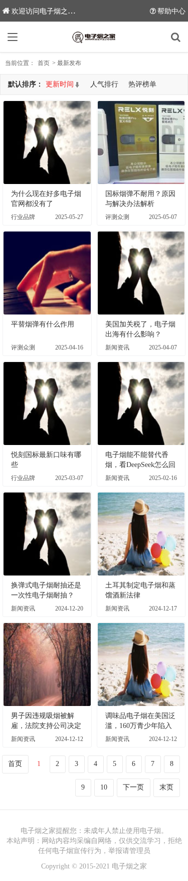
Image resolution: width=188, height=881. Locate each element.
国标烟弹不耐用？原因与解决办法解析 (140, 199)
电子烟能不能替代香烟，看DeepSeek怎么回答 (140, 460)
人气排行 (104, 84)
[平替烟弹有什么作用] (47, 273)
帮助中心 (171, 11)
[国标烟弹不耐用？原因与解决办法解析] (141, 142)
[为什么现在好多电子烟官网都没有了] (47, 142)
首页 (44, 63)
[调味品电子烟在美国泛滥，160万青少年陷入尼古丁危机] (141, 664)
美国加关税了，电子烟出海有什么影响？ (140, 329)
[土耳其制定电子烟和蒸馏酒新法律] (141, 534)
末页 (166, 787)
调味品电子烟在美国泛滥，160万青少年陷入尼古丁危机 (140, 721)
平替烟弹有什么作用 (42, 324)
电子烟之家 (129, 866)
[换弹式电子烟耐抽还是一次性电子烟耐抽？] (47, 534)
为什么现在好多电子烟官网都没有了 (46, 199)
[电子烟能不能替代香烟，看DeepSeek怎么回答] (141, 403)
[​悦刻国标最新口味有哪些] (47, 403)
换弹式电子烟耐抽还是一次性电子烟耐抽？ (46, 590)
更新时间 (60, 84)
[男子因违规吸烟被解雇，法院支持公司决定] (47, 664)
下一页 (133, 787)
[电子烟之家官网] (94, 37)
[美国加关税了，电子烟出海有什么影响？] (141, 273)
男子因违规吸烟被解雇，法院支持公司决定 (46, 721)
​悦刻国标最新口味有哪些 (46, 459)
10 (103, 787)
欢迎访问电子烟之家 (43, 11)
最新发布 (69, 63)
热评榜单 (142, 84)
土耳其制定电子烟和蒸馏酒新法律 (140, 590)
